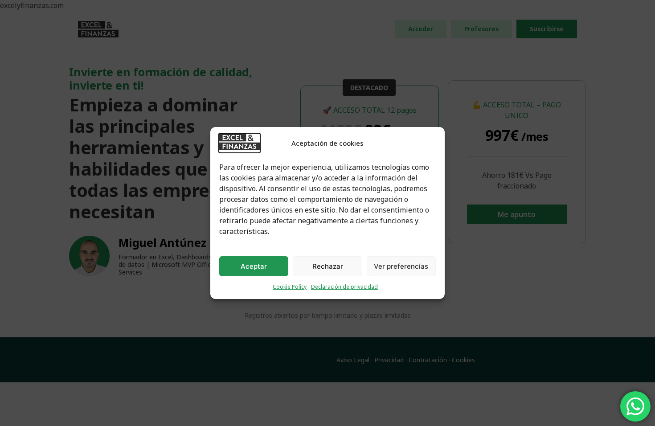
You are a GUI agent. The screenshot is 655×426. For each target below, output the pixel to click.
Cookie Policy (290, 287)
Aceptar (254, 266)
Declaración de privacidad (344, 287)
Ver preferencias (401, 266)
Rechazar (327, 266)
